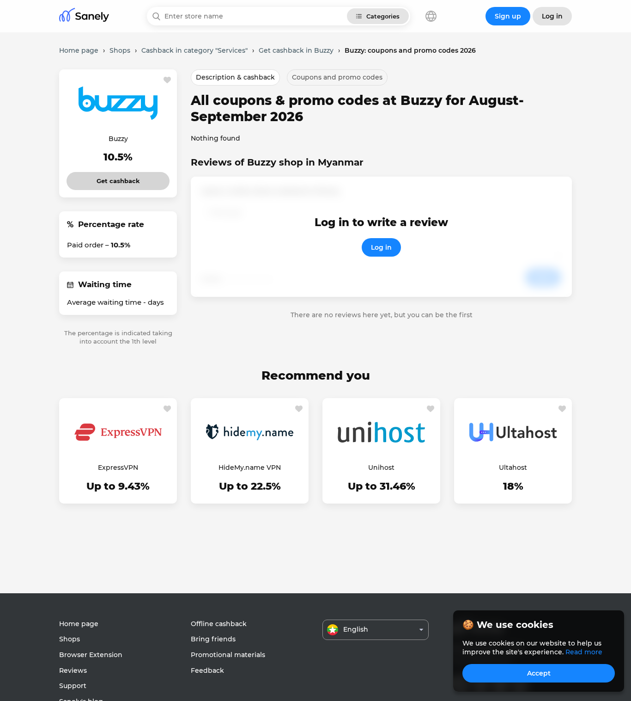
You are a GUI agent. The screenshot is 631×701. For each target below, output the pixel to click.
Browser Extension (90, 655)
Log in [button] (552, 16)
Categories (383, 16)
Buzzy (118, 139)
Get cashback (118, 178)
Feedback (207, 670)
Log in (381, 247)
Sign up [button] (508, 16)
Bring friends (213, 639)
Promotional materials (228, 655)
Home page (78, 624)
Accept (539, 673)
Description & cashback (235, 77)
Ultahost (513, 467)
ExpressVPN (118, 467)
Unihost (381, 467)
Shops (69, 639)
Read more (583, 652)
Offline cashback (219, 624)
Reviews (73, 670)
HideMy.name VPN (249, 467)
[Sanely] (84, 16)
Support (72, 686)
